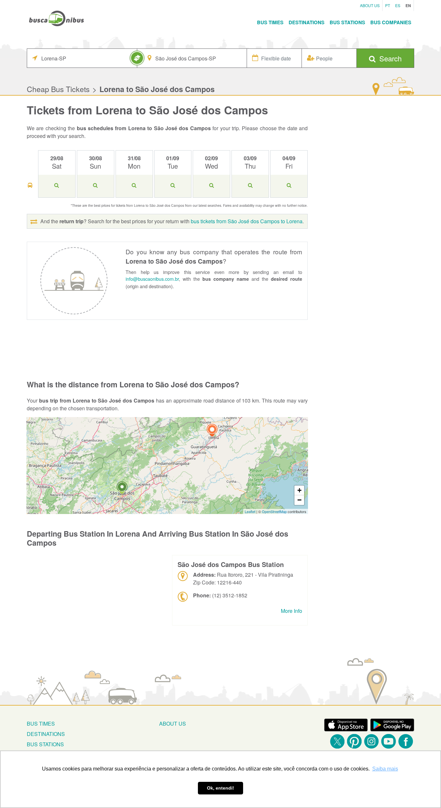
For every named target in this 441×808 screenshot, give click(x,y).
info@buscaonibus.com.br (152, 278)
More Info (291, 610)
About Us (370, 5)
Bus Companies (390, 22)
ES (397, 5)
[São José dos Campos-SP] (122, 488)
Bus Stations (347, 22)
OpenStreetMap (274, 511)
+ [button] (299, 490)
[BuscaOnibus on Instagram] (371, 741)
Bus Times (270, 22)
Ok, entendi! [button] (220, 788)
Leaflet (250, 511)
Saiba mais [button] (385, 768)
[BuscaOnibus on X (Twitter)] (337, 741)
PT (387, 5)
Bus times (41, 723)
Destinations (306, 22)
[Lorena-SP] (212, 431)
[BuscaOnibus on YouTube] (388, 741)
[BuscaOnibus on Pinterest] (354, 741)
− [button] (299, 500)
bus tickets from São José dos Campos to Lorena (247, 221)
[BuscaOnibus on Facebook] (405, 741)
